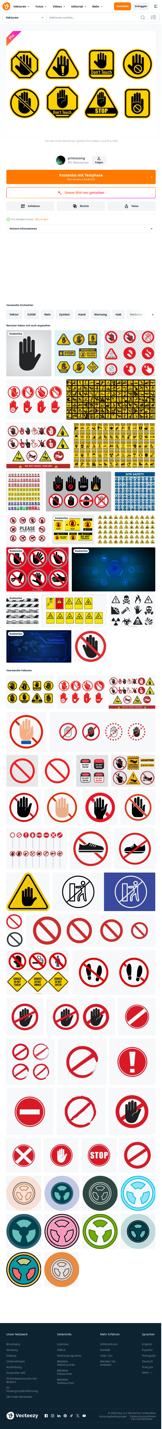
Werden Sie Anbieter (107, 1360)
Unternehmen (15, 1359)
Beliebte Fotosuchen (64, 1369)
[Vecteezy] (6, 6)
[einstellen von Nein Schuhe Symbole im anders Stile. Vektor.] (113, 970)
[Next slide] (146, 312)
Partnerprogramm (69, 1353)
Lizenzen (63, 1342)
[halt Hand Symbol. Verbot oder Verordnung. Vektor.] (23, 805)
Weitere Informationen (23, 226)
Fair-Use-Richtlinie (138, 1417)
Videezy (11, 1353)
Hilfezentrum (109, 1342)
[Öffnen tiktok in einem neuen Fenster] (71, 1413)
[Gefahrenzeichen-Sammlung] (37, 970)
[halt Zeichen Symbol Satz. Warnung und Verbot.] (90, 928)
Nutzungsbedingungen (110, 1414)
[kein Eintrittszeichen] (90, 644)
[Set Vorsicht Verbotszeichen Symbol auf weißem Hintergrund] (114, 443)
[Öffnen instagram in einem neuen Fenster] (52, 1413)
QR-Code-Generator (19, 1394)
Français (144, 1365)
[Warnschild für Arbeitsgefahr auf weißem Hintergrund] (110, 397)
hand (82, 312)
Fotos (39, 6)
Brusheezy (13, 1342)
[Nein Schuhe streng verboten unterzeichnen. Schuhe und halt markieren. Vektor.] (134, 846)
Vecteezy (12, 1348)
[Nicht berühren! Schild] (73, 527)
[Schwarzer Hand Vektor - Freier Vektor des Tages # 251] (28, 351)
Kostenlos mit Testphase (81, 177)
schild (31, 312)
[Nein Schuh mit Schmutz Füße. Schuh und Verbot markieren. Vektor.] (90, 846)
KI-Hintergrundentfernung (22, 1387)
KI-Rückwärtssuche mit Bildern (21, 1378)
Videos (57, 6)
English (144, 1342)
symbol (64, 312)
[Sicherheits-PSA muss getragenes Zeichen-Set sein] (134, 489)
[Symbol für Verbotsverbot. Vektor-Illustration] (36, 846)
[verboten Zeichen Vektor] (14, 928)
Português (146, 1353)
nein (47, 312)
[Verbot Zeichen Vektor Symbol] (23, 1191)
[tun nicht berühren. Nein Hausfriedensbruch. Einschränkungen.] (26, 730)
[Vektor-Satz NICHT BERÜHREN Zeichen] (37, 567)
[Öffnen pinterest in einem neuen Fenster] (65, 1413)
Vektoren (19, 6)
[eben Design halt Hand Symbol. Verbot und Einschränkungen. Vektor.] (61, 805)
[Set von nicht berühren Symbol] (34, 397)
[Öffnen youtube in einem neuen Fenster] (84, 1413)
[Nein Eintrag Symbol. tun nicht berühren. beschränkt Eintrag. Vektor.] (100, 805)
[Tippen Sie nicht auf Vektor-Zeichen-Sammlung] (78, 351)
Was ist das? (41, 219)
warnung (100, 312)
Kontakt (105, 1348)
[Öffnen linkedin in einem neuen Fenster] (58, 1413)
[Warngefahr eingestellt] (126, 527)
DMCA (61, 1348)
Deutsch (144, 1359)
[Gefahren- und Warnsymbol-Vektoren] (132, 609)
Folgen (99, 162)
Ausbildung (14, 1365)
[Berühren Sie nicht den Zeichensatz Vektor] (38, 443)
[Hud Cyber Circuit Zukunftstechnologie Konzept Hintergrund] (113, 567)
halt (118, 312)
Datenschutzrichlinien (140, 1414)
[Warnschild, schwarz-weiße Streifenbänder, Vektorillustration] (22, 609)
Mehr (95, 6)
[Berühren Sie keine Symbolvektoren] (78, 489)
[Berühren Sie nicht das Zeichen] (27, 527)
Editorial (77, 6)
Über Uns (106, 1353)
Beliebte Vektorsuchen (66, 1360)
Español (144, 1348)
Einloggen (141, 6)
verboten (136, 312)
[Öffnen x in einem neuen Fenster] (77, 1413)
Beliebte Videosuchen (65, 1379)
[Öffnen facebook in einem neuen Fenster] (46, 1413)
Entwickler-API (15, 1370)
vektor (14, 312)
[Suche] (142, 17)
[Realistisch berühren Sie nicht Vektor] (133, 769)
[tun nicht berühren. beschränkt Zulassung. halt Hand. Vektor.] (138, 805)
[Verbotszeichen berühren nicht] (129, 351)
